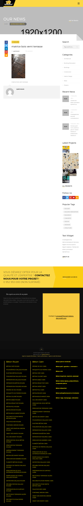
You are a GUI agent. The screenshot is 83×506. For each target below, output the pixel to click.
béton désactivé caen (40, 383)
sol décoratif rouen (14, 437)
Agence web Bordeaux (54, 356)
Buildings (66, 67)
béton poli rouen (12, 406)
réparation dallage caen (41, 430)
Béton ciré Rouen (12, 366)
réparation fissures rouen (16, 386)
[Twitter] (67, 197)
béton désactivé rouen (15, 403)
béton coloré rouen (14, 396)
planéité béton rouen (14, 462)
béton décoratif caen (40, 417)
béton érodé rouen (13, 410)
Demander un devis (70, 277)
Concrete (68, 218)
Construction (67, 72)
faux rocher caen (39, 489)
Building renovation (71, 211)
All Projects (67, 186)
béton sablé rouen (13, 400)
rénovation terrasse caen (42, 408)
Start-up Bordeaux (42, 356)
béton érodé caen (39, 393)
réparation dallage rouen (16, 380)
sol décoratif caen (39, 400)
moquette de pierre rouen (16, 393)
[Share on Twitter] (6, 45)
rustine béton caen (39, 423)
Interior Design (68, 76)
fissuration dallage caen (41, 427)
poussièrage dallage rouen (16, 369)
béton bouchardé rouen (15, 413)
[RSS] (77, 197)
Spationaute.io (46, 354)
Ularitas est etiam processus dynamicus (75, 102)
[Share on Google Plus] (6, 52)
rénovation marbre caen (41, 440)
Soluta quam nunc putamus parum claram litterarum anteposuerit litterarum (75, 130)
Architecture (67, 58)
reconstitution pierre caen (42, 481)
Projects (66, 85)
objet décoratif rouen (14, 433)
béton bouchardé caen (41, 396)
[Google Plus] (70, 197)
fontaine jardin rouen (14, 425)
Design (67, 221)
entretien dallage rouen (15, 481)
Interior (67, 224)
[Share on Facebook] (6, 42)
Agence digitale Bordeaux (29, 356)
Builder (67, 208)
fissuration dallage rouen (16, 376)
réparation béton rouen (15, 383)
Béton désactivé (61, 388)
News (65, 80)
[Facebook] (64, 197)
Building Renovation (69, 63)
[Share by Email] (6, 55)
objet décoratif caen (40, 501)
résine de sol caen (39, 366)
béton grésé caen (39, 386)
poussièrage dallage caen (42, 420)
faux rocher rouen (13, 421)
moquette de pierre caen (41, 369)
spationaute (16, 51)
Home (6, 24)
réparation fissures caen (42, 437)
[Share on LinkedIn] (6, 48)
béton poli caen (38, 390)
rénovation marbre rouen (16, 459)
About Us (65, 257)
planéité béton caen (39, 443)
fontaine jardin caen (40, 492)
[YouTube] (73, 197)
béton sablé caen (38, 380)
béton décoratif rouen (15, 455)
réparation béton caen (41, 433)
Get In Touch (73, 20)
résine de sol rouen (13, 390)
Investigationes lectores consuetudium (75, 116)
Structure (68, 228)
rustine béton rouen (14, 373)
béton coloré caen (39, 376)
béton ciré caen (38, 373)
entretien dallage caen (41, 462)
